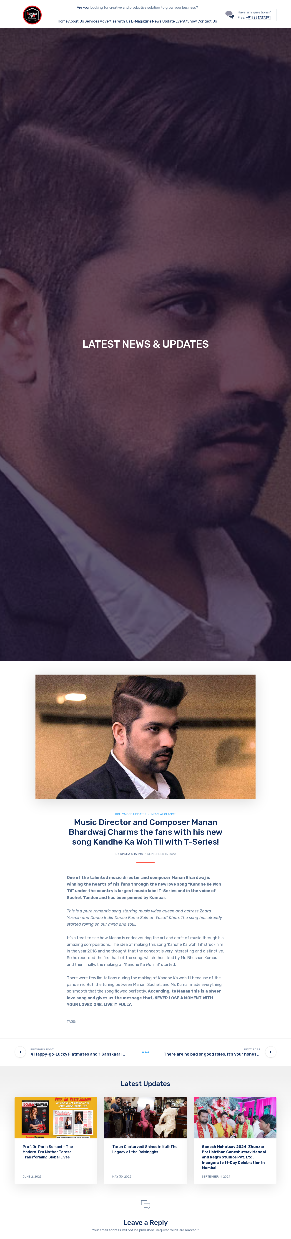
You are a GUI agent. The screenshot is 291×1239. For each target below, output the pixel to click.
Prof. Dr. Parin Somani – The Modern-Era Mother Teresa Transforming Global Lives (48, 1152)
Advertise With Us (115, 21)
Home (63, 21)
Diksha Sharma (131, 854)
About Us (76, 21)
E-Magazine (141, 21)
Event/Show (186, 21)
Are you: (83, 7)
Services (92, 21)
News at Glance (163, 814)
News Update (163, 21)
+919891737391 (258, 17)
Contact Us (207, 21)
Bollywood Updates (130, 814)
